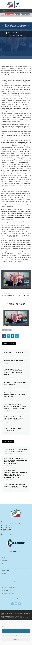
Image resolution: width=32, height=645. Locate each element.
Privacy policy (12, 643)
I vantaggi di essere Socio (8, 587)
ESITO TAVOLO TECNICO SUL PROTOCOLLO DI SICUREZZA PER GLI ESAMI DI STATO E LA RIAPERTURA (15, 406)
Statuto (4, 563)
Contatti (4, 573)
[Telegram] (19, 603)
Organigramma (6, 567)
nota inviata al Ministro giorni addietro (15, 146)
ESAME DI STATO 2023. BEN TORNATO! (15, 352)
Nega (16, 635)
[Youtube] (16, 603)
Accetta (16, 631)
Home (3, 557)
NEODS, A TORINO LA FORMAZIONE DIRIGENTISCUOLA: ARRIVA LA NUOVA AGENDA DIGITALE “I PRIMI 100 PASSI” (15, 486)
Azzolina (14, 35)
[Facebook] (12, 603)
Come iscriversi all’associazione (10, 590)
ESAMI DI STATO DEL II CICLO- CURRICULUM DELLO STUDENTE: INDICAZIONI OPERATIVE (14, 418)
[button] (29, 622)
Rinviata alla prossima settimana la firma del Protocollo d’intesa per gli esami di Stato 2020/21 (14, 394)
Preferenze (16, 639)
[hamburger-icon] (2, 14)
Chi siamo (4, 560)
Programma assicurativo (8, 593)
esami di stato (19, 35)
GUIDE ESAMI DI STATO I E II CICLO (14, 361)
